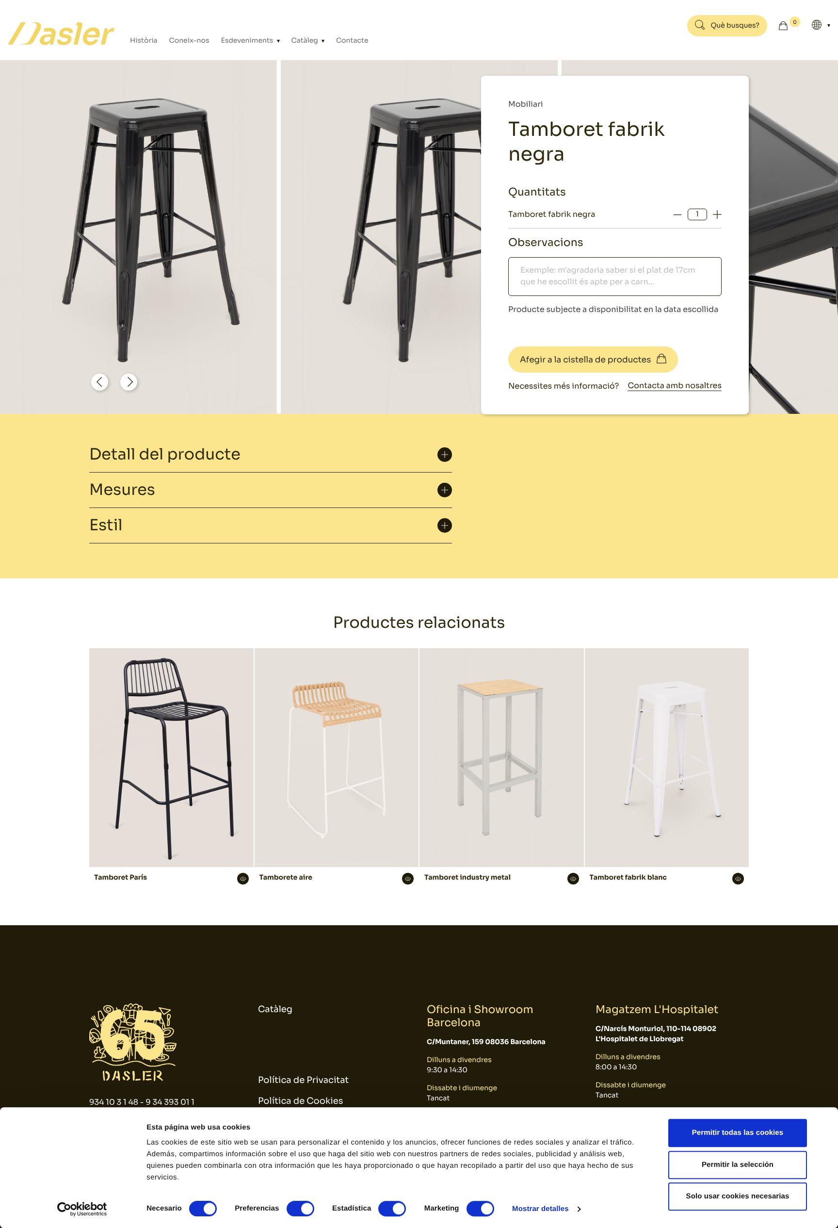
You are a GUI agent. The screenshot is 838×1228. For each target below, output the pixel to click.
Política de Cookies (300, 1101)
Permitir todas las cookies (738, 1133)
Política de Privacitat (303, 1080)
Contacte (352, 40)
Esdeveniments (247, 40)
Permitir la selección (738, 1165)
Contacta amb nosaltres (675, 385)
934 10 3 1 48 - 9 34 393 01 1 (141, 1102)
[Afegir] (717, 214)
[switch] (300, 1208)
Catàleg (305, 40)
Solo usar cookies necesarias (738, 1196)
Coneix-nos (189, 40)
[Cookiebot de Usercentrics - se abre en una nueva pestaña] (82, 1209)
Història (144, 40)
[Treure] (677, 214)
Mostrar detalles (540, 1209)
